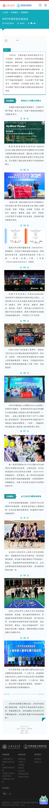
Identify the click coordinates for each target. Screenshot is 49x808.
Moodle (21, 771)
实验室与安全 (23, 776)
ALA (22, 805)
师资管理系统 (23, 773)
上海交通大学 (7, 759)
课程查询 (21, 759)
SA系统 (21, 768)
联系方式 (38, 762)
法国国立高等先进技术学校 (8, 774)
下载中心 (21, 762)
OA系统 (21, 765)
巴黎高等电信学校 (8, 769)
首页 (6, 12)
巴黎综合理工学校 (8, 763)
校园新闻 (24, 12)
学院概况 (15, 12)
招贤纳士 (38, 759)
